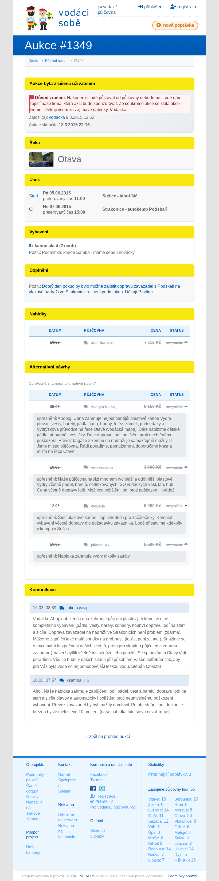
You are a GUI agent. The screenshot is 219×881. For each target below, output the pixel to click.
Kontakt (65, 764)
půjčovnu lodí (125, 807)
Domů (33, 61)
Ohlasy (32, 796)
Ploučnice (182, 821)
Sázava (155, 821)
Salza (179, 837)
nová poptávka (178, 25)
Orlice (179, 827)
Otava (179, 815)
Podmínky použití (182, 876)
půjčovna (107, 12)
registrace (186, 6)
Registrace (105, 796)
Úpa (151, 832)
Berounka (182, 799)
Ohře (152, 815)
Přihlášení (103, 801)
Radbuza (156, 849)
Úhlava (180, 849)
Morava (181, 810)
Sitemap (97, 830)
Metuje (180, 832)
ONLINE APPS (83, 876)
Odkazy (97, 836)
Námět (64, 774)
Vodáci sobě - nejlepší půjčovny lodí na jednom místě (57, 18)
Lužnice (155, 810)
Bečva (153, 854)
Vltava (153, 799)
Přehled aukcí (56, 61)
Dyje (178, 854)
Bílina (153, 843)
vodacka (57, 117)
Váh (151, 827)
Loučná (180, 843)
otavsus (98, 506)
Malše (153, 837)
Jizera (153, 804)
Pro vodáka (100, 807)
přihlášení (153, 6)
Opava (154, 860)
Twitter (96, 780)
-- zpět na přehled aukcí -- (109, 736)
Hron (178, 804)
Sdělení (64, 791)
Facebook (99, 774)
